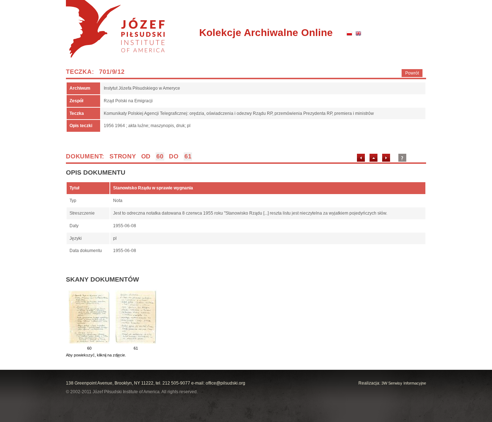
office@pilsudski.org (225, 383)
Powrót (412, 73)
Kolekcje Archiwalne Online (266, 32)
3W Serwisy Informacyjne (403, 383)
